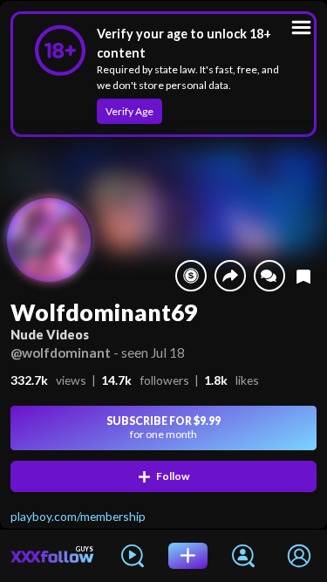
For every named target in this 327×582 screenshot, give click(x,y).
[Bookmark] (303, 276)
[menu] (301, 27)
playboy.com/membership (78, 516)
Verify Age (129, 111)
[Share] (230, 275)
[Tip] (191, 275)
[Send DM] (269, 275)
